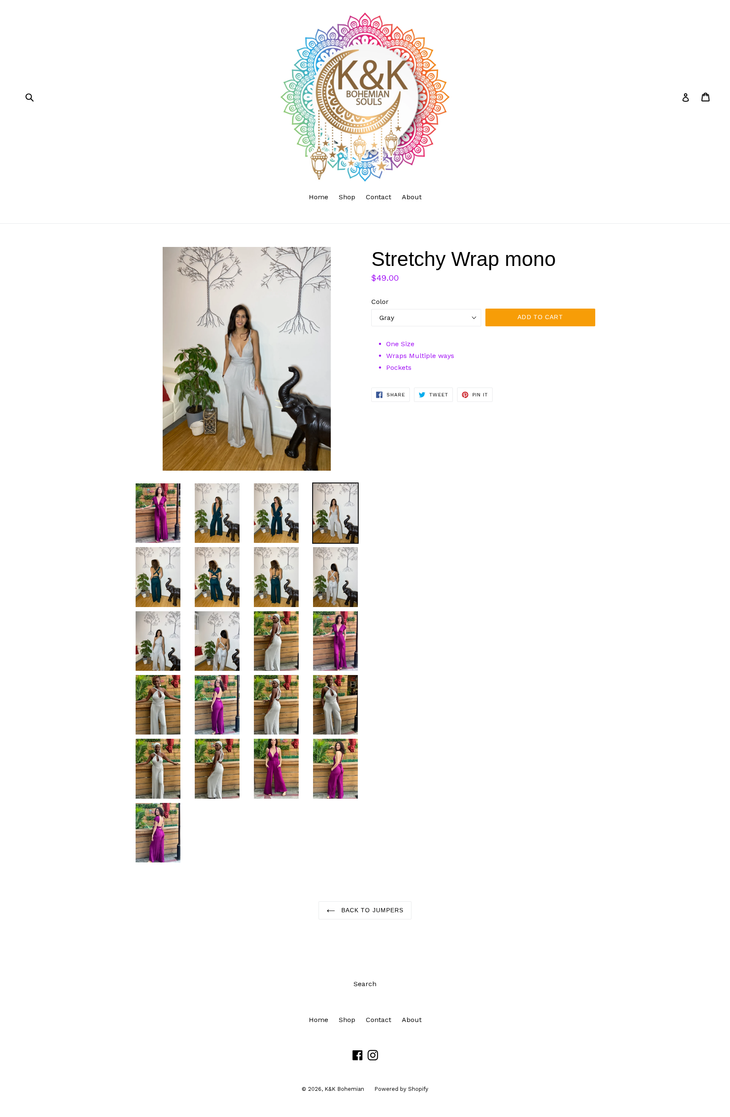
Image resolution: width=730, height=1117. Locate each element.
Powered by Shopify (401, 1089)
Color (380, 302)
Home (318, 197)
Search (365, 984)
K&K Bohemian (345, 1089)
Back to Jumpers (371, 910)
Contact (378, 197)
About (412, 197)
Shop (347, 197)
